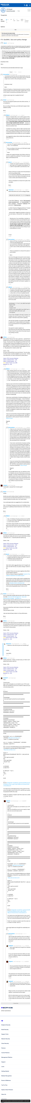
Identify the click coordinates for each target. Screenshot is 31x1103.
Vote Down (5, 97)
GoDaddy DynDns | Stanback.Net (16, 583)
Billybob (8, 115)
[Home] (7, 5)
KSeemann (11, 189)
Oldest (11, 72)
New (29, 10)
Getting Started (4, 1098)
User (27, 5)
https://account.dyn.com (14, 737)
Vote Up (3, 97)
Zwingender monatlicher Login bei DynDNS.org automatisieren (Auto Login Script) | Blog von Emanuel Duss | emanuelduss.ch (16, 784)
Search (24, 5)
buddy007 (5, 678)
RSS (15, 29)
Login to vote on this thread (8, 19)
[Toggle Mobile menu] (29, 5)
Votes (15, 72)
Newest (19, 72)
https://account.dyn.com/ (10, 749)
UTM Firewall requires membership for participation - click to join (15, 1101)
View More (16, 1003)
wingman (5, 485)
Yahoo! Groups (9, 418)
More (19, 11)
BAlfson (5, 337)
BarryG (5, 43)
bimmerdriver (6, 74)
